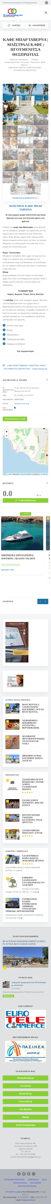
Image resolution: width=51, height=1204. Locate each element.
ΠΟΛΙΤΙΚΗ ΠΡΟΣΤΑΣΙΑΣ (27, 1186)
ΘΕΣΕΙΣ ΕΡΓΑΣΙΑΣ (20, 1183)
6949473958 (19, 399)
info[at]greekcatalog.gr (28, 1200)
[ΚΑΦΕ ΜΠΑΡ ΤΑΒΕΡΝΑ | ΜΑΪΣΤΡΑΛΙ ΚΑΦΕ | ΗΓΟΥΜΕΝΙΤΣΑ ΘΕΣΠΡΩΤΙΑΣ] (10, 119)
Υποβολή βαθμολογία (24, 198)
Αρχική (25, 59)
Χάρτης (15, 25)
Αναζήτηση (38, 25)
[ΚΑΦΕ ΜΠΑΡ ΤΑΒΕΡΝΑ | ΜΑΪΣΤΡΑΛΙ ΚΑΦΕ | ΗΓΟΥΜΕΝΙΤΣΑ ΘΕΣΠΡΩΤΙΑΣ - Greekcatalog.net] (25, 369)
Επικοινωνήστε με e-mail (15, 419)
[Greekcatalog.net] (13, 12)
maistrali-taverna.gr (21, 404)
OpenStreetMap (26, 474)
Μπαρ (43, 62)
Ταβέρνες (24, 65)
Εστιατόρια (25, 62)
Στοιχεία (35, 59)
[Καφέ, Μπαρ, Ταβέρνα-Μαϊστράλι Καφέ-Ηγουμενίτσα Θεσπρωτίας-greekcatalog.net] (25, 119)
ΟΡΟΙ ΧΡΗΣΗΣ (35, 1183)
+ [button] (6, 431)
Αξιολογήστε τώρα (12, 578)
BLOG (44, 1180)
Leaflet (9, 474)
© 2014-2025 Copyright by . (22, 1192)
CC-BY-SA (44, 474)
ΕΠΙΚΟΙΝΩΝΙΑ (33, 1180)
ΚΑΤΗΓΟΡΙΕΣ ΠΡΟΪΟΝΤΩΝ (14, 1180)
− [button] (6, 436)
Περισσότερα (8, 996)
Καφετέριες (35, 62)
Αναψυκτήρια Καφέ (12, 62)
